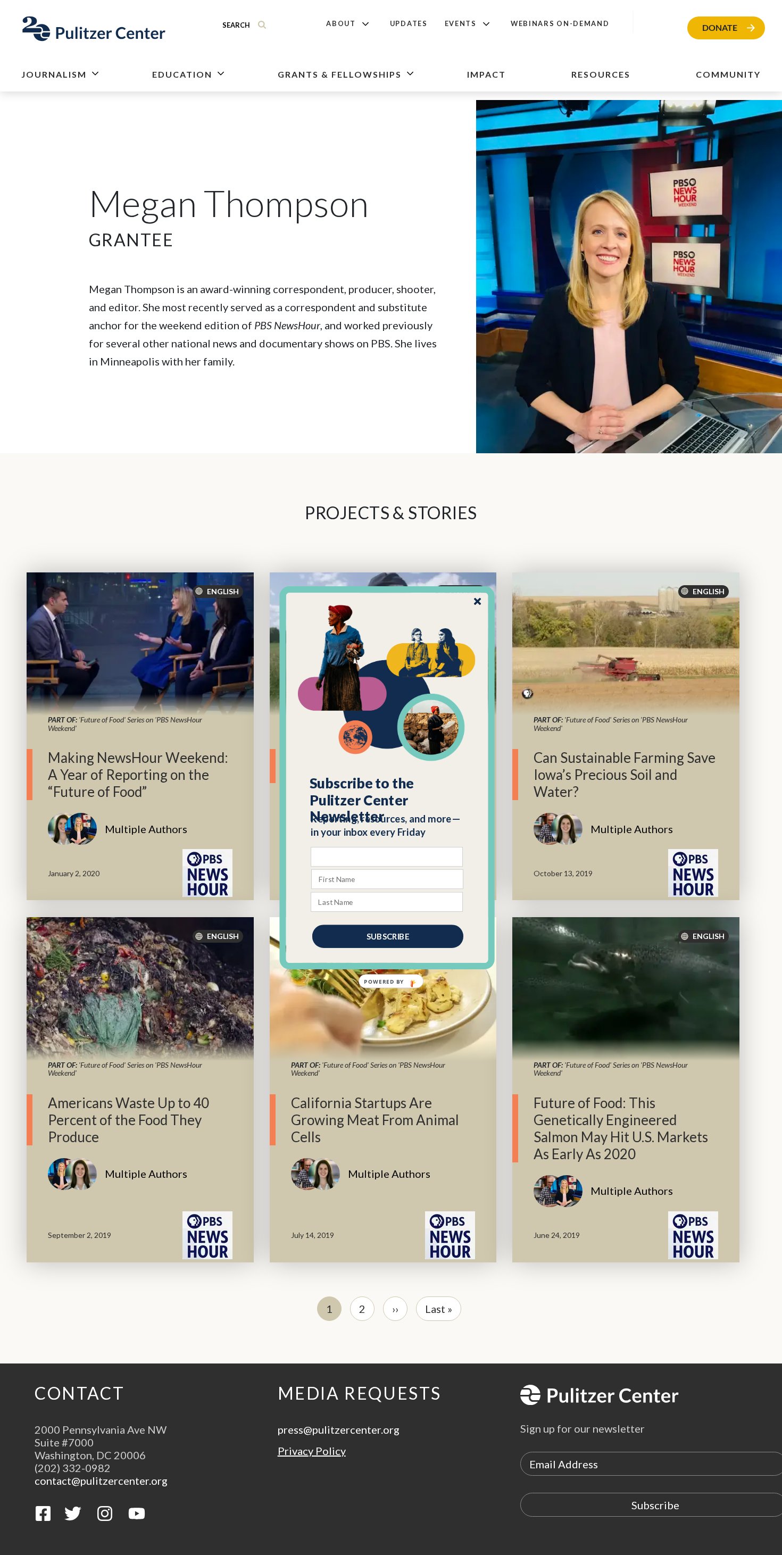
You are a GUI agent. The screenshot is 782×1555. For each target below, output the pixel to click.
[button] (387, 800)
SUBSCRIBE (388, 936)
